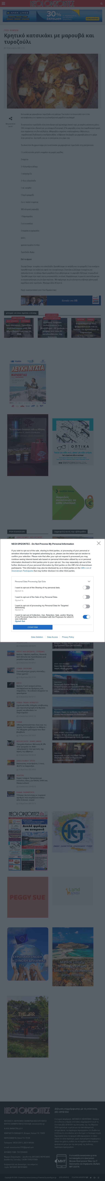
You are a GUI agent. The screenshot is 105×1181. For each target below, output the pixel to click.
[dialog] (52, 590)
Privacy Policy (68, 637)
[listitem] (52, 581)
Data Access (52, 637)
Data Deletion (37, 637)
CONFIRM (33, 627)
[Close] (99, 544)
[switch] (86, 587)
